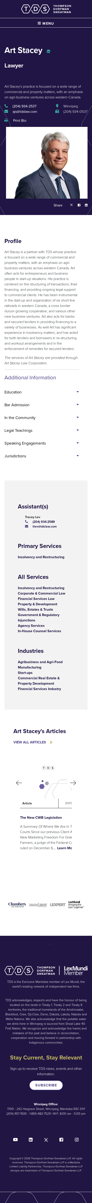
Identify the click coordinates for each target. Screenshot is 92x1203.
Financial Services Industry (39, 688)
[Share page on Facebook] (76, 205)
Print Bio (19, 120)
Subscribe (46, 1085)
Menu (47, 23)
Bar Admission (16, 405)
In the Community (20, 418)
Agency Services (31, 625)
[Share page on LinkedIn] (84, 205)
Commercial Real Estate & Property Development (39, 680)
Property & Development (37, 604)
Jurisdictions (15, 456)
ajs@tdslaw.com (25, 111)
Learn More (66, 848)
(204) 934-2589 (44, 521)
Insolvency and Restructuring (41, 557)
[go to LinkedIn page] (48, 51)
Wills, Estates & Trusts (35, 609)
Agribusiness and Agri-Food (40, 661)
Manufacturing (29, 667)
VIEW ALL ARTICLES (29, 742)
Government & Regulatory (38, 614)
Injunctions (26, 620)
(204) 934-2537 (24, 106)
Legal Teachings (18, 430)
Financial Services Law (36, 598)
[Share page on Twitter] (71, 205)
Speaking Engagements (25, 443)
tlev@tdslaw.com (45, 526)
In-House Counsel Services (39, 631)
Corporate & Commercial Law (41, 593)
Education (13, 392)
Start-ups (25, 672)
